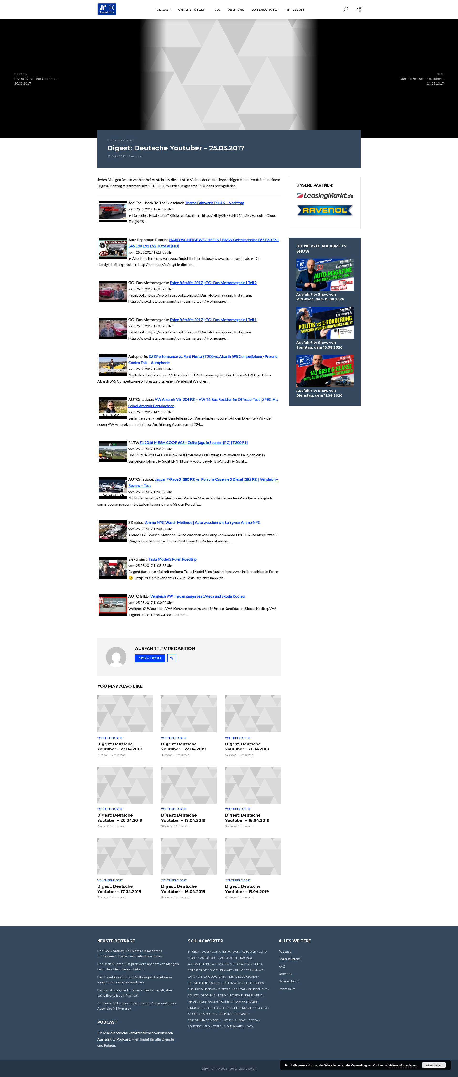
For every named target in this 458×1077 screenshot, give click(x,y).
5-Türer (193, 951)
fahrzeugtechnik (201, 995)
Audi (205, 951)
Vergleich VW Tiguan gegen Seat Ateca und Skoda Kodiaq (197, 596)
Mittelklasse (242, 1007)
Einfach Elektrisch (202, 983)
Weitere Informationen (402, 1065)
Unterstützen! (192, 9)
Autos (245, 964)
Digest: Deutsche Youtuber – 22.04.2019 (183, 747)
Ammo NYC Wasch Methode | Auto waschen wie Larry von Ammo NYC (202, 522)
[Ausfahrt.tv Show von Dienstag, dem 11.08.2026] (325, 371)
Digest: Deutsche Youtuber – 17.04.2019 (119, 889)
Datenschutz (264, 9)
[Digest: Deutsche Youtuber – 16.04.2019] (189, 856)
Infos (192, 1001)
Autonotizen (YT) (225, 964)
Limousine (195, 1007)
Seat (242, 1020)
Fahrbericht (257, 989)
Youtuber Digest (120, 140)
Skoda (253, 1020)
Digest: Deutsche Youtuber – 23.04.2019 (119, 747)
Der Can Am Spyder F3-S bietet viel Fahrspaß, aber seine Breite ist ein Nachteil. (134, 992)
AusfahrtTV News (225, 951)
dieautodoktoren (243, 976)
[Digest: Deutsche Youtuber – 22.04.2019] (189, 713)
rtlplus (230, 1020)
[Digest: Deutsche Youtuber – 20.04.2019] (125, 785)
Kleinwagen (208, 1001)
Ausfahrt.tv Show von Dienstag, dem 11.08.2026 (319, 393)
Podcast (162, 9)
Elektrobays (254, 983)
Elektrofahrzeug (201, 989)
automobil (208, 958)
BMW (239, 970)
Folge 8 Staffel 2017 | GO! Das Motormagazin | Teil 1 (213, 319)
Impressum (294, 9)
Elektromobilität (231, 989)
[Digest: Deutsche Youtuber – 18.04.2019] (253, 785)
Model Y (209, 1014)
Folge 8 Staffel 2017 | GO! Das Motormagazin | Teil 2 (213, 282)
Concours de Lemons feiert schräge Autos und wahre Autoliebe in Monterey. (137, 1005)
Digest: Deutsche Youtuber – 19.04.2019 (183, 818)
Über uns (236, 9)
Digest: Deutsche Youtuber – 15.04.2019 (247, 889)
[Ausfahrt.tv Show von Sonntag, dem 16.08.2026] (325, 323)
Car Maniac (254, 970)
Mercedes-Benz (217, 1007)
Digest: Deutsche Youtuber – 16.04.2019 (183, 889)
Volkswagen (234, 1026)
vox (250, 1026)
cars (191, 976)
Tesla (217, 1026)
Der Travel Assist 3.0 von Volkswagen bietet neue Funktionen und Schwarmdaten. (134, 979)
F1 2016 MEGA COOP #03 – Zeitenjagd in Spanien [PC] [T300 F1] (194, 442)
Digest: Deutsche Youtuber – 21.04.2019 (247, 747)
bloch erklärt (221, 970)
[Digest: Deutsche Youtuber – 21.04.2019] (253, 713)
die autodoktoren (212, 976)
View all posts (150, 658)
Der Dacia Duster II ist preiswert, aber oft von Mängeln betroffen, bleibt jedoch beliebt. (138, 966)
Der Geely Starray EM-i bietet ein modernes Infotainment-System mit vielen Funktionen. (130, 953)
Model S (194, 1014)
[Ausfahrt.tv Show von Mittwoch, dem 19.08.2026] (325, 275)
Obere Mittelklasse (233, 1014)
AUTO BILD (249, 951)
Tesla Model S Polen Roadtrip (172, 559)
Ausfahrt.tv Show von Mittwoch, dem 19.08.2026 (320, 296)
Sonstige (195, 1026)
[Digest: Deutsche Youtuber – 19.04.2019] (189, 785)
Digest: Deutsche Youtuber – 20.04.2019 (119, 818)
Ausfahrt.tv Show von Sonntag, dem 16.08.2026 (319, 344)
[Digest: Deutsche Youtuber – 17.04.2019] (125, 856)
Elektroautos (230, 983)
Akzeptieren (434, 1065)
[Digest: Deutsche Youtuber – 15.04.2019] (253, 856)
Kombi (225, 1001)
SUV (207, 1026)
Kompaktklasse (245, 1001)
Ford (222, 995)
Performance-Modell (204, 1020)
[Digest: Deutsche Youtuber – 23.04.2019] (125, 713)
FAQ (216, 9)
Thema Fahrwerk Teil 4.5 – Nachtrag (214, 202)
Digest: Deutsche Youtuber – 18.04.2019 (247, 818)
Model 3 (261, 1007)
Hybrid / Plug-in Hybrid (245, 995)
